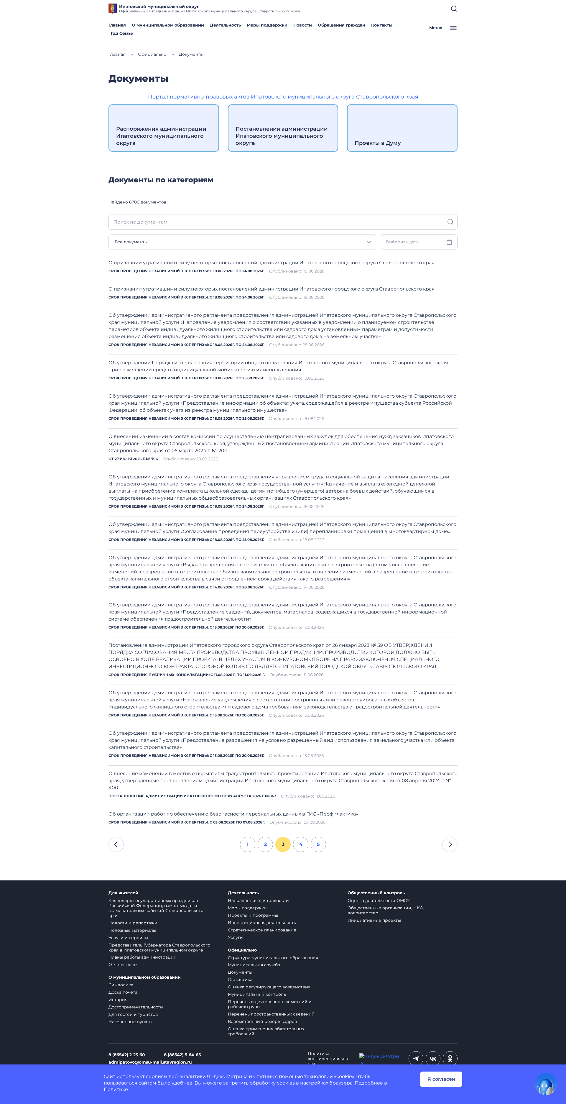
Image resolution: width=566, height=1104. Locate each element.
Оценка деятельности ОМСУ (379, 900)
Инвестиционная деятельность (262, 922)
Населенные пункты (130, 1021)
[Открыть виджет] (546, 1084)
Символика (120, 984)
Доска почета (122, 992)
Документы (240, 972)
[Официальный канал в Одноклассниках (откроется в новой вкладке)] (450, 1058)
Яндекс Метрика (227, 1076)
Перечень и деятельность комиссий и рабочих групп (270, 1004)
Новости (302, 25)
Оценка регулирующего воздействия (269, 987)
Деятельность (225, 25)
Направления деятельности (258, 900)
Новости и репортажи (132, 923)
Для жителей (123, 892)
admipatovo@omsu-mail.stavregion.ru (150, 1062)
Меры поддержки (267, 25)
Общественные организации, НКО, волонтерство (386, 910)
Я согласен (441, 1079)
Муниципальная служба (254, 964)
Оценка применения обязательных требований (266, 1031)
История (117, 999)
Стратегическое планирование (262, 930)
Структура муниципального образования (273, 957)
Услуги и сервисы (128, 937)
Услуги (235, 937)
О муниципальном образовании (168, 25)
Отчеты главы (123, 964)
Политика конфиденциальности (328, 1058)
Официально (242, 950)
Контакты (381, 25)
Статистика (240, 979)
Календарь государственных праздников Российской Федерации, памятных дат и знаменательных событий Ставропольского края (155, 908)
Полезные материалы (132, 930)
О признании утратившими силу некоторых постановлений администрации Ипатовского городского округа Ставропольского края (271, 262)
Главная (117, 25)
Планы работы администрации (142, 957)
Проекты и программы (253, 915)
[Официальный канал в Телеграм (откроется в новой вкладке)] (416, 1058)
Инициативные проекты (374, 920)
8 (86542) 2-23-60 (126, 1054)
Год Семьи (122, 33)
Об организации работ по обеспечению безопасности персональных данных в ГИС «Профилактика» (233, 814)
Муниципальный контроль (257, 994)
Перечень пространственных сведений (271, 1014)
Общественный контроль (376, 892)
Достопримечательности (135, 1007)
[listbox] (242, 242)
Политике (116, 1089)
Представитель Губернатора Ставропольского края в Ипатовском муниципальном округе (159, 947)
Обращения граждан (341, 25)
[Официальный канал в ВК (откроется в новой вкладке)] (433, 1058)
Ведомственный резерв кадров (262, 1021)
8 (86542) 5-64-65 (182, 1054)
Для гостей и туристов (133, 1014)
